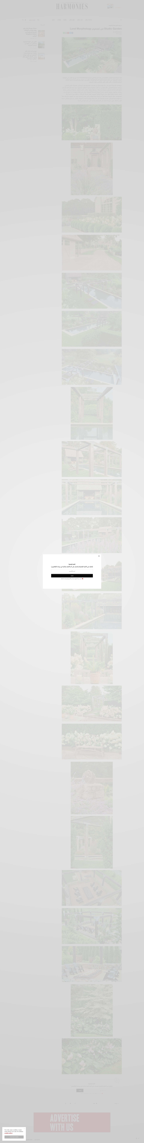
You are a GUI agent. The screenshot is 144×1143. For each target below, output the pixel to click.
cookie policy (8, 1133)
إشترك (72, 575)
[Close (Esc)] (99, 556)
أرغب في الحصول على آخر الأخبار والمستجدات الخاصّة (71, 578)
